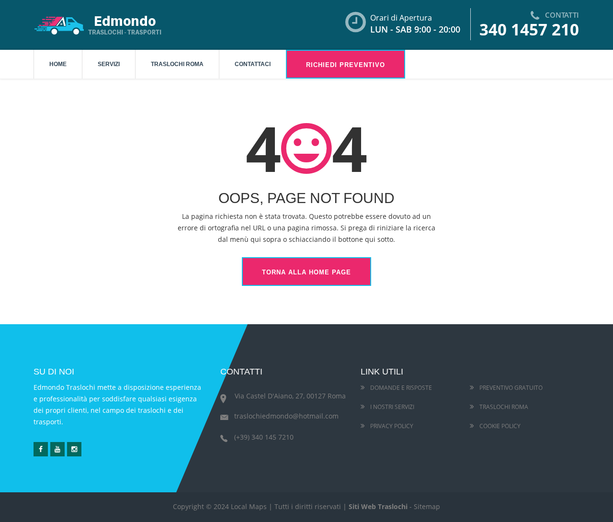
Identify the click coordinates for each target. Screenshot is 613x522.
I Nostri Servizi (391, 407)
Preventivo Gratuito (510, 388)
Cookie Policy (499, 426)
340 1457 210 (529, 29)
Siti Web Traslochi (378, 506)
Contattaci (253, 64)
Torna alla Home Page (306, 272)
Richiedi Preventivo (345, 64)
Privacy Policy (391, 426)
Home (58, 64)
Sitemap (427, 506)
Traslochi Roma (177, 64)
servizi (109, 64)
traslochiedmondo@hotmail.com (286, 415)
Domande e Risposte (400, 388)
